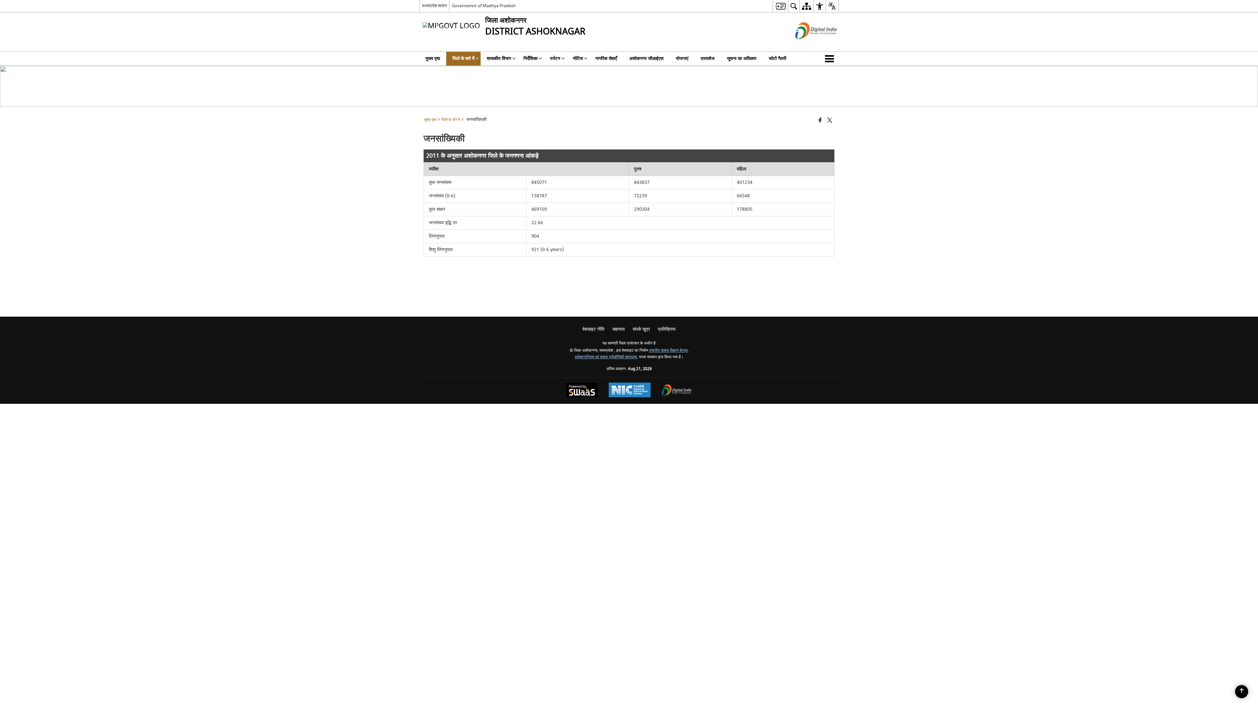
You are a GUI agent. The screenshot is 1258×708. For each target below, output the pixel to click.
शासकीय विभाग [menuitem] (499, 58)
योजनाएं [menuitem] (682, 58)
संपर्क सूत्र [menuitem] (641, 329)
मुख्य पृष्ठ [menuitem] (433, 58)
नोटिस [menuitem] (578, 58)
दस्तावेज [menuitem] (708, 58)
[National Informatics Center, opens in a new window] (630, 391)
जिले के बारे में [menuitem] (463, 58)
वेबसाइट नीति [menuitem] (593, 329)
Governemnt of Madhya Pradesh (484, 6)
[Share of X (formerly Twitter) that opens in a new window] (830, 121)
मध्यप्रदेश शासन (434, 6)
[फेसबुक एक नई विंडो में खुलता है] (820, 121)
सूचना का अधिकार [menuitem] (741, 58)
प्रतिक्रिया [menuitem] (667, 329)
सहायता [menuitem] (618, 329)
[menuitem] (780, 6)
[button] (831, 59)
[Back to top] (1241, 691)
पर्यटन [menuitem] (555, 58)
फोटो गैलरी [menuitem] (777, 58)
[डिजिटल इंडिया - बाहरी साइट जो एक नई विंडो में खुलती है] (808, 44)
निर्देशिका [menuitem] (531, 58)
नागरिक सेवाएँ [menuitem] (606, 58)
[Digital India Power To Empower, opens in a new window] (677, 391)
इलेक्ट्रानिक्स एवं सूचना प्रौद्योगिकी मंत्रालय (606, 357)
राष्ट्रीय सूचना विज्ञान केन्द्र (668, 350)
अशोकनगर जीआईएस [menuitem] (646, 58)
